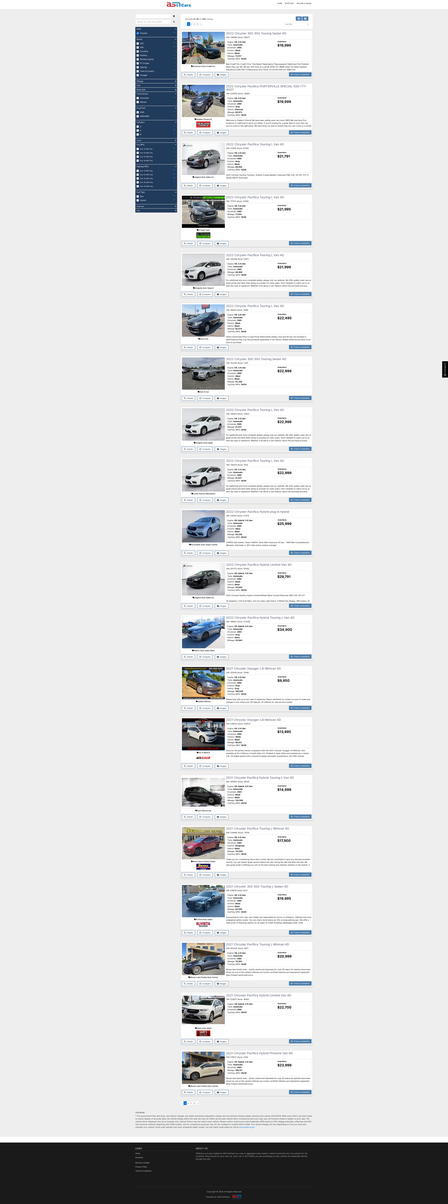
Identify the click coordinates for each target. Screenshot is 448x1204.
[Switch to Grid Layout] (299, 18)
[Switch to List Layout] (305, 18)
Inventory (289, 3)
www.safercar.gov (247, 1127)
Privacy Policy (141, 1167)
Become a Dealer (304, 3)
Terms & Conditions (143, 1171)
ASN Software (229, 1153)
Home (279, 3)
